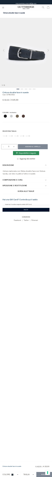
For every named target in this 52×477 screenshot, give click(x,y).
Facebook (17, 220)
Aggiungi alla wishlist (27, 159)
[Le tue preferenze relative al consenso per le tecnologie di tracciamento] (47, 472)
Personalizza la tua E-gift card (26, 2)
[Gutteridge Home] (26, 7)
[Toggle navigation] (3, 7)
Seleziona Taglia (9, 131)
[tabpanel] (26, 53)
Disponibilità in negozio (27, 153)
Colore (9, 112)
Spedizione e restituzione (15, 186)
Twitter (26, 220)
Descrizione (8, 165)
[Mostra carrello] (48, 8)
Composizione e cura (12, 180)
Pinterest (34, 220)
